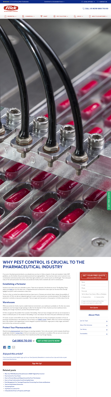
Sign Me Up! (37, 363)
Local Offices (88, 1)
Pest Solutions (61, 16)
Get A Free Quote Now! (49, 341)
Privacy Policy (101, 301)
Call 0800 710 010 (22, 340)
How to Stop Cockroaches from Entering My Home (19, 380)
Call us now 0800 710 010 (94, 278)
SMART (45, 16)
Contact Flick (19, 333)
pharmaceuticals (15, 331)
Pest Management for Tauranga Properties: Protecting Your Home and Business (27, 382)
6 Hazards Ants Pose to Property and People (17, 390)
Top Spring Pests (9, 386)
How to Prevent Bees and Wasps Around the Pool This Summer (22, 378)
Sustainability (83, 333)
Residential (11, 16)
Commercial (29, 16)
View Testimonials (24, 1)
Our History (83, 329)
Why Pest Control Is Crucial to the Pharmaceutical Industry (44, 264)
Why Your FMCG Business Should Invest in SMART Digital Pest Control (24, 374)
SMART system (42, 319)
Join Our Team (84, 321)
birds (11, 289)
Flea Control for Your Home (13, 376)
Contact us (103, 1)
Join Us (79, 16)
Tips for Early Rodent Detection (14, 384)
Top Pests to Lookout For (12, 388)
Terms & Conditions (92, 301)
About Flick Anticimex (99, 16)
